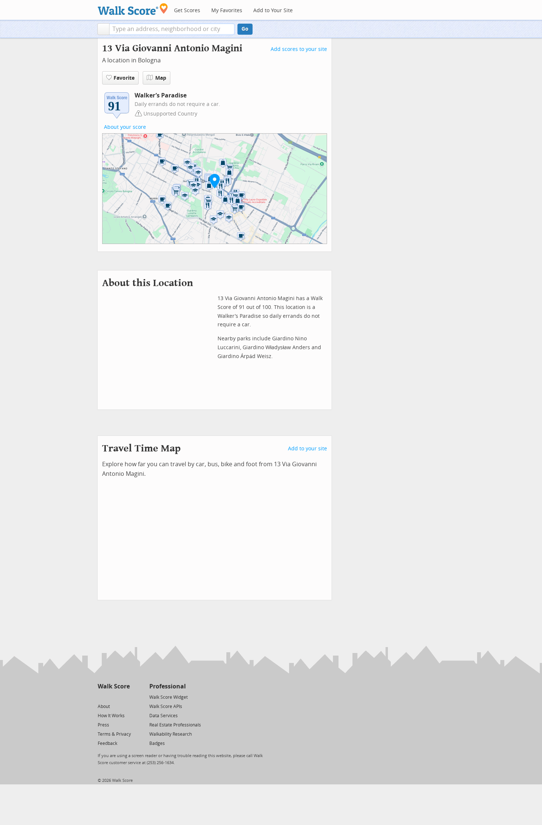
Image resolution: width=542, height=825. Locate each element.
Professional (167, 686)
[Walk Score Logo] (133, 9)
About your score (125, 127)
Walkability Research (170, 734)
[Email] (125, 696)
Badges (157, 743)
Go (245, 29)
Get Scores (187, 10)
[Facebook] (113, 696)
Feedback (107, 743)
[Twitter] (102, 696)
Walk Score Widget (168, 697)
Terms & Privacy (114, 734)
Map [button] (160, 78)
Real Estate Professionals (175, 725)
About (104, 706)
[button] (103, 29)
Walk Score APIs (165, 706)
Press (103, 725)
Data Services (163, 715)
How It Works (111, 715)
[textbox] (172, 29)
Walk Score (114, 686)
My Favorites (226, 10)
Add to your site (307, 449)
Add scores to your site (299, 49)
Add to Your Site (273, 10)
